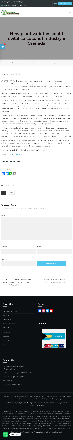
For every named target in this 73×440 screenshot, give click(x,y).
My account (7, 320)
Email (39, 246)
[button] (2, 46)
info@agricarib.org (10, 5)
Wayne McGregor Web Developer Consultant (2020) (38, 403)
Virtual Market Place (10, 311)
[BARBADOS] (61, 346)
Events (5, 344)
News (11, 193)
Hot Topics (6, 340)
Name (4, 246)
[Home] (13, 63)
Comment (5, 215)
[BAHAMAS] (54, 346)
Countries (6, 315)
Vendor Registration (10, 324)
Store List (6, 332)
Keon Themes (35, 432)
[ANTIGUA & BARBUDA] (47, 346)
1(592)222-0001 (25, 5)
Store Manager (8, 328)
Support (6, 336)
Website (4, 259)
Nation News (17, 154)
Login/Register (65, 3)
